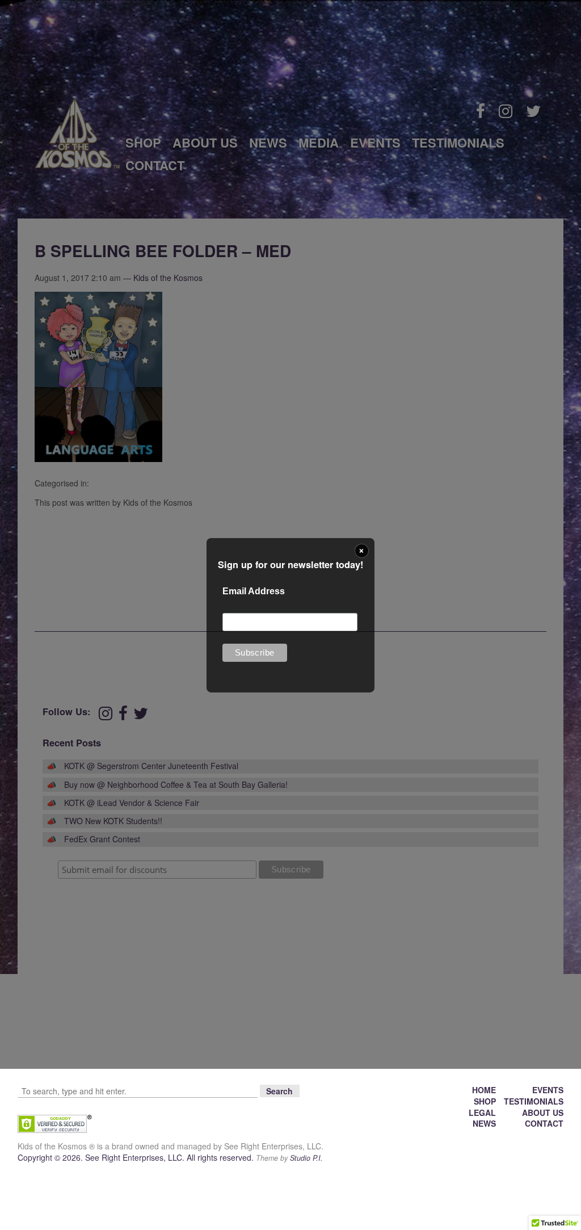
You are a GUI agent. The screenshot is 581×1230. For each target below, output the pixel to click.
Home (484, 1089)
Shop (485, 1101)
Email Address (253, 591)
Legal (482, 1112)
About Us (542, 1112)
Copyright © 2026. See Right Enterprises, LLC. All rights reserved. (137, 1157)
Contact (544, 1123)
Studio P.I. (306, 1158)
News (484, 1123)
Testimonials (533, 1101)
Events (547, 1089)
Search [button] (279, 1091)
